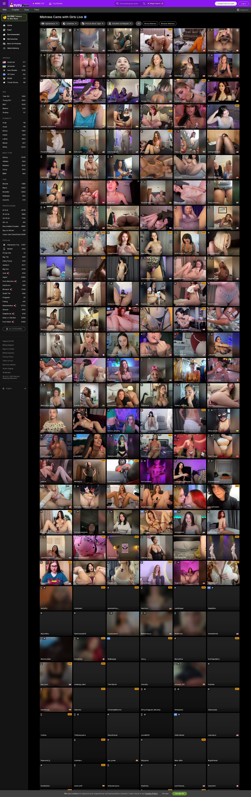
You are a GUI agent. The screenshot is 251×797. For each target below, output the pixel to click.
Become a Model (9, 365)
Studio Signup (8, 369)
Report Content (8, 349)
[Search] (144, 3)
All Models (7, 372)
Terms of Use (8, 361)
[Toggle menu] (4, 3)
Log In (243, 4)
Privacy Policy (8, 357)
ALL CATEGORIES (15, 329)
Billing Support (8, 345)
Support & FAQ (8, 341)
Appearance (50, 24)
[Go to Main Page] (19, 3)
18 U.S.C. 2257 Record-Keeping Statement (11, 377)
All (139, 24)
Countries (70, 24)
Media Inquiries (8, 353)
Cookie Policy (151, 794)
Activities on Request (120, 24)
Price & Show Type (93, 24)
